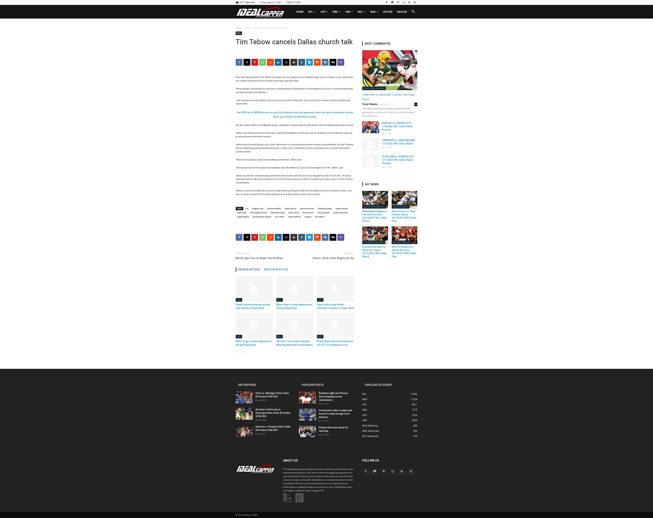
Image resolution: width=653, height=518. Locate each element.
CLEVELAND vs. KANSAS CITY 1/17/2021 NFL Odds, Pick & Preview (398, 160)
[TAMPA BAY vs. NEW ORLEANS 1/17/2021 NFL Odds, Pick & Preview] (370, 144)
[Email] (286, 237)
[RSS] (409, 2)
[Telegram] (309, 237)
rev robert (279, 216)
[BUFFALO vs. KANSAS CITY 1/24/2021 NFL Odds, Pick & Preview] (370, 127)
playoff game (243, 216)
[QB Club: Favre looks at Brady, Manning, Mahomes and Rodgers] (294, 325)
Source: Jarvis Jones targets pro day (333, 258)
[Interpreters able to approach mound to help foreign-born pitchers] (307, 415)
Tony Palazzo (370, 104)
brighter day (257, 208)
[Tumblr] (301, 237)
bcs (247, 208)
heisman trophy (278, 212)
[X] (414, 2)
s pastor (308, 216)
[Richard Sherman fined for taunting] (307, 431)
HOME (300, 11)
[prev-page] (238, 352)
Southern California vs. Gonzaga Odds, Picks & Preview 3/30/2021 (272, 413)
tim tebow (319, 216)
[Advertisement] (326, 48)
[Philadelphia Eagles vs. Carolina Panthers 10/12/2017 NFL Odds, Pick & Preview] (375, 200)
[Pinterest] (397, 2)
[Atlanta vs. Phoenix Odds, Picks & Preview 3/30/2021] (244, 431)
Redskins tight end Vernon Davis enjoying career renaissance (333, 396)
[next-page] (243, 352)
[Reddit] (403, 2)
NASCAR (402, 11)
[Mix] (392, 2)
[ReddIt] (270, 237)
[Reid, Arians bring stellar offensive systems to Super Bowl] (335, 289)
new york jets (323, 212)
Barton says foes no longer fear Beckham (259, 258)
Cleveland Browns (373, 242)
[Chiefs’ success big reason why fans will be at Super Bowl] (254, 289)
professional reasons (262, 216)
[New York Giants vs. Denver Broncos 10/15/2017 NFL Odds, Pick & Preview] (404, 235)
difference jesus (325, 208)
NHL (360, 11)
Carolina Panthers (373, 206)
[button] (413, 12)
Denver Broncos (402, 242)
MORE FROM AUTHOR (276, 269)
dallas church (290, 208)
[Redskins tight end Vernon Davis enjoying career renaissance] (307, 397)
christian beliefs (274, 208)
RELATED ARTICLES (249, 269)
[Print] (293, 237)
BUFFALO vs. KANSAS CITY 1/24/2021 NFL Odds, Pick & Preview (397, 126)
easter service (342, 208)
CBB (347, 11)
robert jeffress (294, 216)
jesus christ (294, 212)
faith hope (241, 212)
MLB (372, 11)
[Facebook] (386, 2)
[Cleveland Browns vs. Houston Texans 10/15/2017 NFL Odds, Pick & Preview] (375, 235)
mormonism (308, 212)
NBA (335, 11)
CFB (323, 11)
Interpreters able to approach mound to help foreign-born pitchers (335, 413)
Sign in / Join (294, 2)
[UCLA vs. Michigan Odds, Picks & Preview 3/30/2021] (244, 397)
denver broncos (307, 208)
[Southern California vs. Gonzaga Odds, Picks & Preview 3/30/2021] (244, 414)
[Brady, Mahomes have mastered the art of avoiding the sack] (335, 325)
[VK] (325, 237)
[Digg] (333, 237)
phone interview (340, 212)
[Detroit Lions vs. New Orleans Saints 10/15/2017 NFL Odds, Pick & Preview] (404, 200)
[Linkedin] (278, 237)
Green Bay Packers (374, 88)
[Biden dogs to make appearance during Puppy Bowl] (294, 289)
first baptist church (258, 212)
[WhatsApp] (262, 237)
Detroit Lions (400, 206)
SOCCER (387, 11)
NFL (310, 11)
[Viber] (340, 237)
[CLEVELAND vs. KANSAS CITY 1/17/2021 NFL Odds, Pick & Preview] (370, 161)
